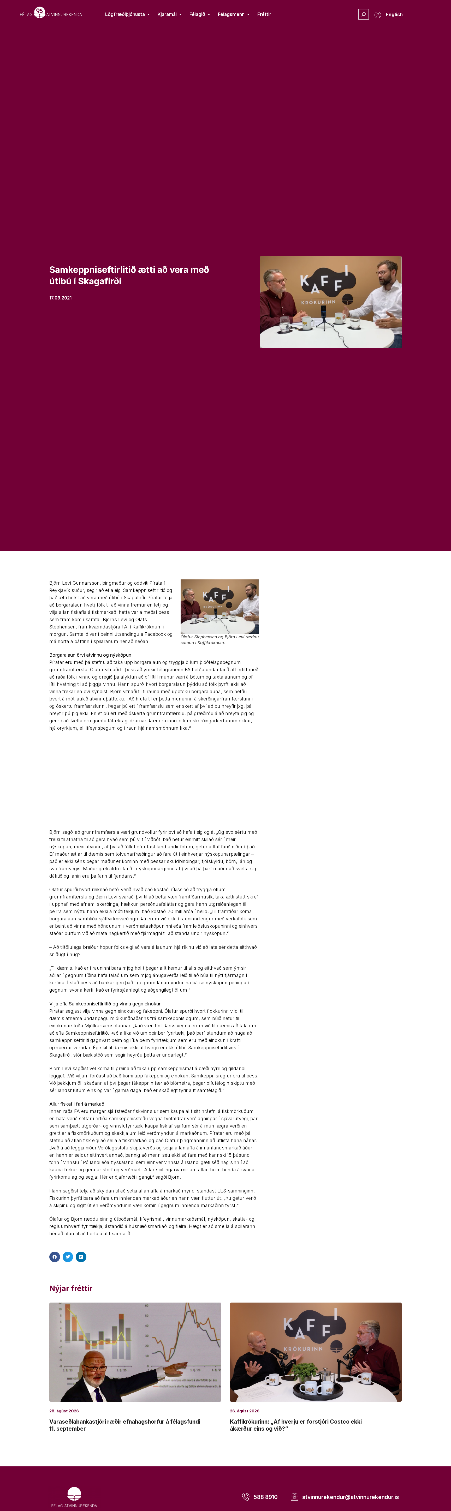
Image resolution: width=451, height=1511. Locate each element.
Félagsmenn (231, 14)
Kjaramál (167, 14)
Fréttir (264, 14)
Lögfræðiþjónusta (125, 14)
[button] (54, 1257)
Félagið (197, 14)
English (394, 14)
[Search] (363, 14)
